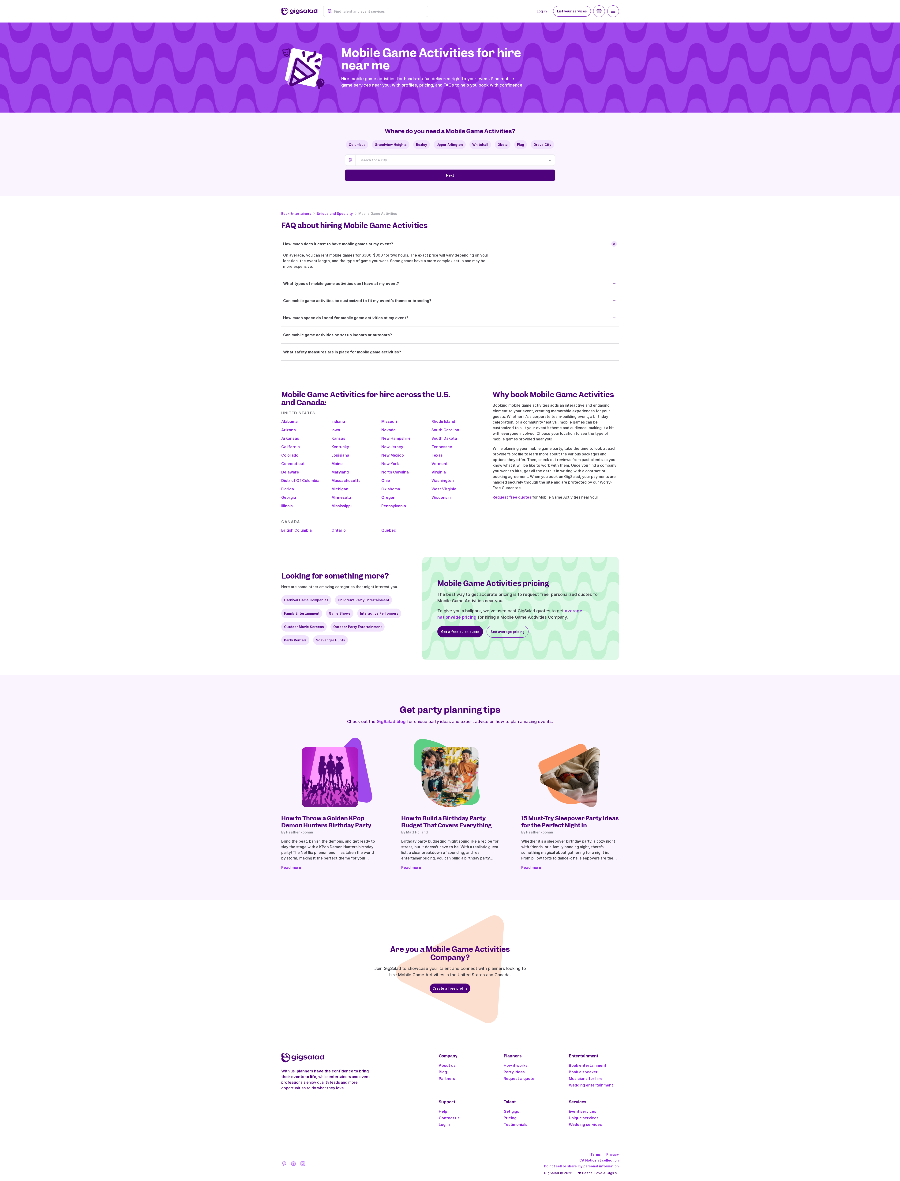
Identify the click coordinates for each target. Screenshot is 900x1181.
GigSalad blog (391, 721)
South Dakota (444, 438)
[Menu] (613, 11)
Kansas (338, 438)
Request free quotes (512, 497)
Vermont (439, 463)
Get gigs (511, 1111)
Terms (595, 1154)
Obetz (503, 145)
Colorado (289, 455)
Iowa (335, 430)
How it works (516, 1065)
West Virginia (443, 489)
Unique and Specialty (335, 214)
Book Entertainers (296, 214)
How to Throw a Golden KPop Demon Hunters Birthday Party (326, 821)
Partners (447, 1078)
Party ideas (514, 1072)
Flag (520, 145)
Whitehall (480, 145)
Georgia (288, 497)
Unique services (584, 1118)
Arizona (288, 430)
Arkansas (290, 438)
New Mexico (392, 455)
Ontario (338, 530)
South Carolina (445, 430)
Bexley (421, 145)
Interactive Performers (379, 613)
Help (443, 1111)
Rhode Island (443, 421)
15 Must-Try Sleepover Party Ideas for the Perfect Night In (570, 821)
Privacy (612, 1154)
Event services (582, 1111)
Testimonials (515, 1124)
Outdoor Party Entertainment (357, 627)
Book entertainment (587, 1065)
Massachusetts (345, 480)
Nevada (388, 430)
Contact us (449, 1118)
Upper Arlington (449, 145)
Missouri (389, 421)
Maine (337, 463)
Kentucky (340, 446)
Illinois (287, 505)
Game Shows (340, 613)
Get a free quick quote (460, 632)
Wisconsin (441, 497)
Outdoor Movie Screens (304, 627)
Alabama (289, 421)
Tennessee (441, 446)
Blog (443, 1072)
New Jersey (392, 446)
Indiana (338, 421)
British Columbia (296, 530)
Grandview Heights (391, 145)
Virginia (438, 472)
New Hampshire (396, 438)
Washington (442, 480)
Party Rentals (295, 640)
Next (450, 175)
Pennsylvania (393, 505)
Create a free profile (450, 988)
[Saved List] (599, 11)
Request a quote (519, 1078)
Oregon (388, 497)
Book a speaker (583, 1072)
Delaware (290, 472)
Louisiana (340, 455)
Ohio (385, 480)
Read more (291, 867)
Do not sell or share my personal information (581, 1166)
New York (390, 463)
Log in (542, 11)
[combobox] (378, 11)
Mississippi (341, 505)
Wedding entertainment (591, 1085)
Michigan (339, 489)
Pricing (510, 1118)
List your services (572, 11)
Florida (287, 489)
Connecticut (293, 463)
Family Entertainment (301, 613)
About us (447, 1065)
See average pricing (508, 632)
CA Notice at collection (599, 1160)
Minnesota (341, 497)
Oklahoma (390, 489)
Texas (437, 455)
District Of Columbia (300, 480)
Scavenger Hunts (330, 640)
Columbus (357, 145)
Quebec (388, 530)
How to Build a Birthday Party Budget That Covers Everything (446, 821)
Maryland (340, 472)
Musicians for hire (586, 1078)
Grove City (542, 145)
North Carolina (395, 472)
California (290, 446)
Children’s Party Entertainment (363, 600)
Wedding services (585, 1124)
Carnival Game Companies (306, 600)
